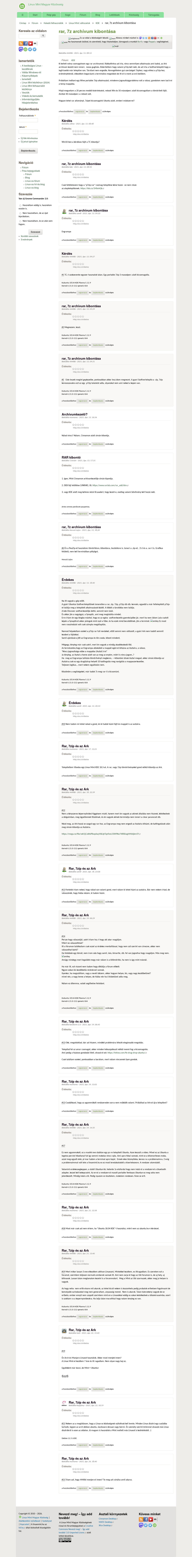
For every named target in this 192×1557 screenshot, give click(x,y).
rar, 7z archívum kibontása (81, 163)
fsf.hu (22, 1528)
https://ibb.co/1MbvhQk (92, 188)
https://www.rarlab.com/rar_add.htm (110, 485)
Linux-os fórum (32, 180)
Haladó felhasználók (53, 23)
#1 (63, 275)
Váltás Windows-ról (31, 72)
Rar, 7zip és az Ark (75, 746)
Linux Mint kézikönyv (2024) (36, 82)
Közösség (134, 14)
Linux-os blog (32, 187)
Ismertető (26, 79)
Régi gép (51, 14)
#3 (63, 327)
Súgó (67, 14)
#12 (63, 810)
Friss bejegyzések (31, 170)
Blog (97, 14)
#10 (63, 724)
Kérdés (67, 120)
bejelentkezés (95, 111)
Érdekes (68, 579)
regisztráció (79, 111)
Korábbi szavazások (29, 236)
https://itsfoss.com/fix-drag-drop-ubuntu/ (127, 1053)
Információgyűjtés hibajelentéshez (30, 101)
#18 (63, 1229)
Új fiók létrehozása (29, 138)
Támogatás (153, 14)
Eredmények (26, 240)
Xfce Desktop (105, 1525)
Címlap (22, 23)
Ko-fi (140, 42)
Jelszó (23, 127)
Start (35, 14)
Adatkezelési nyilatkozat (29, 1521)
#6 (63, 548)
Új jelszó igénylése (29, 142)
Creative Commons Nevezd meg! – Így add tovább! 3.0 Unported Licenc (76, 1529)
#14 (63, 936)
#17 (63, 1146)
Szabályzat (47, 1521)
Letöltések (114, 14)
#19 (63, 1272)
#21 (63, 1424)
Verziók (25, 92)
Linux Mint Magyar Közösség (45, 4)
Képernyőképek (30, 75)
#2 (63, 380)
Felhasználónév (27, 115)
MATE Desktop (106, 1522)
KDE (98, 23)
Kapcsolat (24, 1524)
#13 (63, 890)
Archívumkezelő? (75, 414)
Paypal (152, 42)
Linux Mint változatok (79, 23)
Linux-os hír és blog (35, 184)
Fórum (83, 14)
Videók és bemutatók (32, 95)
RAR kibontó (71, 457)
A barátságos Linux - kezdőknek (32, 67)
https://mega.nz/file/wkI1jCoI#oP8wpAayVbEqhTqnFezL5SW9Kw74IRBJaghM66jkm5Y (101, 834)
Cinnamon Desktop (108, 1519)
